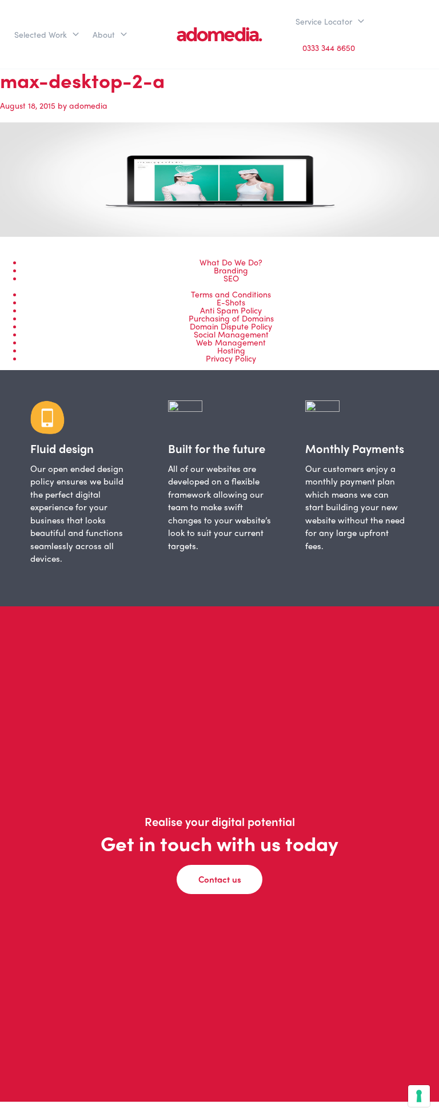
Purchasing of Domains (231, 318)
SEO (231, 278)
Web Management (231, 342)
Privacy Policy (231, 358)
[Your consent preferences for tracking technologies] (419, 1096)
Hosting (231, 350)
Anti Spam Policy (231, 310)
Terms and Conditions (231, 294)
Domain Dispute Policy (231, 326)
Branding (231, 270)
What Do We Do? (230, 262)
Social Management (231, 334)
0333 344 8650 (328, 47)
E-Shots (231, 302)
